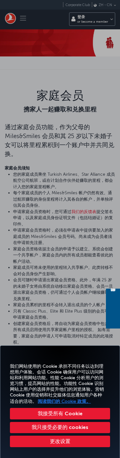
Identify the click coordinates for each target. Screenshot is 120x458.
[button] (60, 441)
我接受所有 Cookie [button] (60, 413)
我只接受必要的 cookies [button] (60, 427)
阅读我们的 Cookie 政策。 (64, 401)
